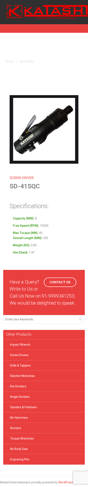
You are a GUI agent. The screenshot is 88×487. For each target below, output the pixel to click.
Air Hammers (19, 417)
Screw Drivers (19, 355)
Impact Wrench (20, 344)
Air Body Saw (19, 449)
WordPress (65, 482)
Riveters (15, 428)
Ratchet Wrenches (22, 376)
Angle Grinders (20, 396)
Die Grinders (18, 386)
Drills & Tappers (20, 365)
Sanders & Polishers (23, 407)
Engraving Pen (19, 459)
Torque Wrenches (22, 438)
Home (10, 61)
